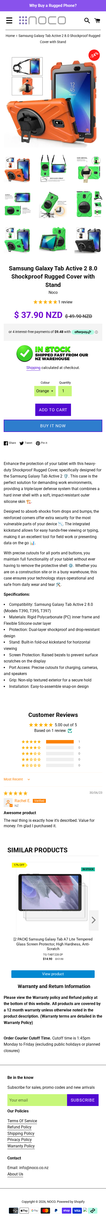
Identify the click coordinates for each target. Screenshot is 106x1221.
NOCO (51, 1202)
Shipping (33, 367)
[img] (15, 793)
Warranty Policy (21, 1146)
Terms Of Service (22, 1121)
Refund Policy (19, 1127)
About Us (15, 1174)
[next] (94, 920)
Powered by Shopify (71, 1202)
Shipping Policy (21, 1133)
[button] (46, 302)
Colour (45, 382)
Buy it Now (53, 425)
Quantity (65, 382)
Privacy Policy (19, 1139)
